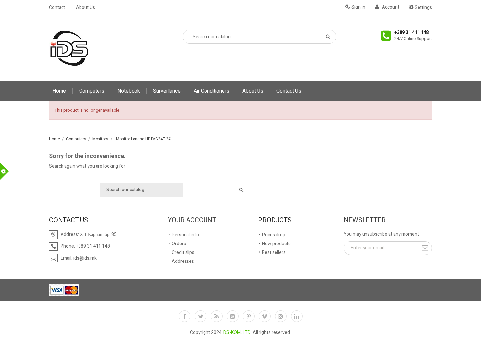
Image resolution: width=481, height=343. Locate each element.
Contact (57, 7)
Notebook (128, 91)
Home (59, 91)
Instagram (281, 316)
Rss (217, 316)
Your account (192, 220)
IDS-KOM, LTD (237, 332)
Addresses (182, 261)
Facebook (184, 316)
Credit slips (182, 252)
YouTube (233, 316)
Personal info (185, 234)
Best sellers (273, 252)
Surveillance (167, 91)
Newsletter (365, 220)
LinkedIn (297, 316)
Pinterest (249, 316)
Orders (178, 243)
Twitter (200, 316)
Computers (91, 91)
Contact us (288, 91)
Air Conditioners (211, 91)
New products (276, 243)
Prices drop (273, 234)
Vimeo (265, 316)
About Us (85, 7)
